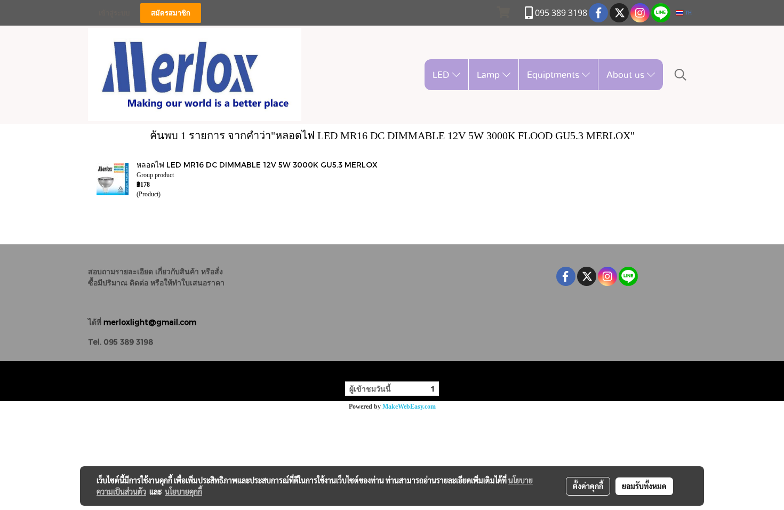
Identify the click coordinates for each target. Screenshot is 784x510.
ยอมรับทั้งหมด (644, 486)
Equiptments (554, 74)
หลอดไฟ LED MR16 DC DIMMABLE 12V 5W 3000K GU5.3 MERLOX (257, 164)
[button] (680, 75)
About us (626, 74)
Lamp (489, 74)
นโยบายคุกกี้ (183, 491)
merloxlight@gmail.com (149, 321)
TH (687, 12)
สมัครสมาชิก (170, 13)
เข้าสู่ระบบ (114, 13)
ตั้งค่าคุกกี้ (588, 486)
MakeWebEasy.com (409, 406)
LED (442, 74)
